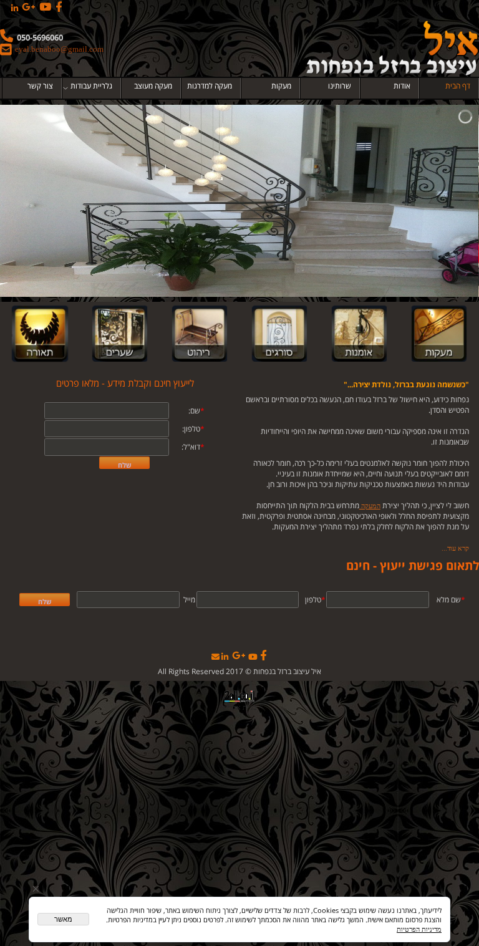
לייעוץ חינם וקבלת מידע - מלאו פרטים (125, 383)
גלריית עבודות (91, 85)
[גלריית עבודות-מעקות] (439, 334)
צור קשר (40, 85)
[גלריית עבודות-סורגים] (279, 334)
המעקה (369, 505)
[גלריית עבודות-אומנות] (359, 334)
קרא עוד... (455, 548)
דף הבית (457, 85)
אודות (402, 85)
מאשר (63, 919)
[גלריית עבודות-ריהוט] (200, 334)
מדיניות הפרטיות (419, 929)
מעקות (281, 85)
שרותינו (339, 85)
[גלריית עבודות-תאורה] (40, 334)
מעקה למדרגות (209, 85)
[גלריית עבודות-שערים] (120, 334)
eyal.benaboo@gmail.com (59, 49)
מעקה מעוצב (153, 85)
